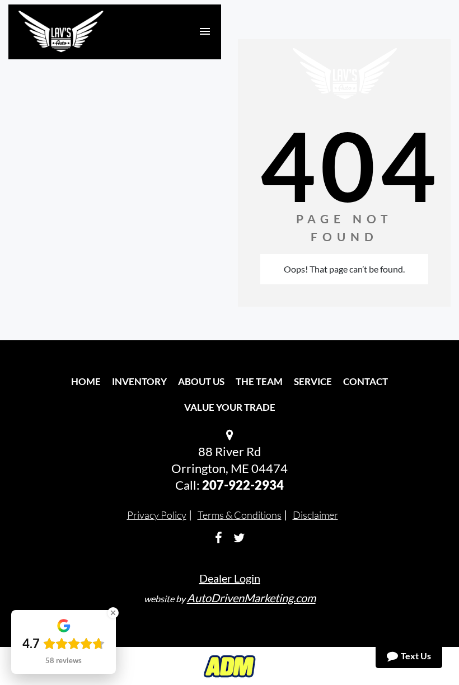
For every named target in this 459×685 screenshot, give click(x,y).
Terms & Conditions (240, 515)
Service (313, 381)
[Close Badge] (113, 612)
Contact (365, 381)
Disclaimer (315, 515)
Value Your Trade (229, 407)
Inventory (139, 381)
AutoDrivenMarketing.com (251, 597)
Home (86, 381)
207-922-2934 (243, 484)
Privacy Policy (156, 515)
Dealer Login (229, 578)
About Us (201, 381)
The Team (259, 381)
